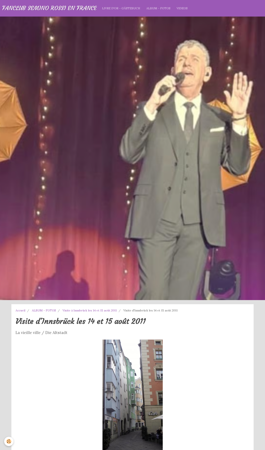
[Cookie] (8, 441)
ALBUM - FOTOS (158, 8)
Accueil (20, 310)
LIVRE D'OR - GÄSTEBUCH (121, 8)
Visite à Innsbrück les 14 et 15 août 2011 (90, 310)
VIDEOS (182, 8)
